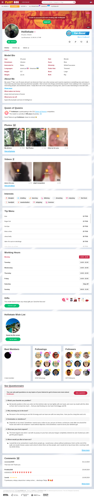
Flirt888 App (55, 6)
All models (5, 6)
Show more (8, 88)
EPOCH (34, 490)
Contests (44, 6)
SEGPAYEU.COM (42, 490)
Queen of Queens (41, 111)
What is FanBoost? (84, 37)
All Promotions (34, 6)
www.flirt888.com (22, 490)
